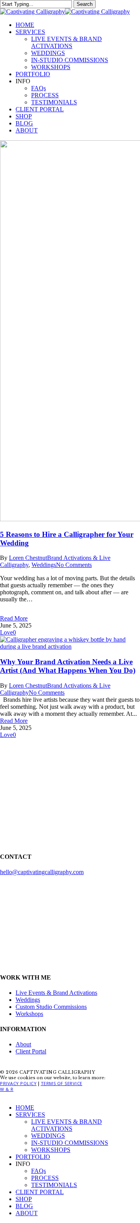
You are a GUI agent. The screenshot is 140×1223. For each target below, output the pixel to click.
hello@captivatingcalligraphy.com (42, 872)
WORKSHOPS (50, 1149)
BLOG (24, 1206)
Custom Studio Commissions (51, 1006)
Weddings (44, 564)
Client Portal (31, 1051)
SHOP (24, 1199)
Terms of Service (61, 1083)
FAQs (38, 1171)
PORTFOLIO (33, 1156)
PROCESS (45, 1178)
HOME (25, 1107)
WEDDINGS (48, 1135)
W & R (7, 1089)
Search (85, 4)
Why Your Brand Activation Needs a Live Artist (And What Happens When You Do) (67, 666)
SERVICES (30, 1114)
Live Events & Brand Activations (56, 992)
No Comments (74, 564)
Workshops (29, 1013)
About (23, 1044)
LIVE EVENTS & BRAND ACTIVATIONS (66, 1125)
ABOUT (27, 1213)
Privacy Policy (18, 1083)
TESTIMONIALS (54, 1185)
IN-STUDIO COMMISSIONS (69, 1142)
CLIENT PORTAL (40, 1192)
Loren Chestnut (28, 557)
